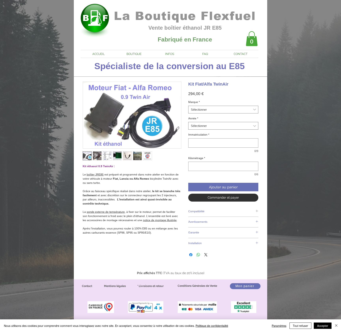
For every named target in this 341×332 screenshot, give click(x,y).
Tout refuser (300, 326)
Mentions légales (115, 286)
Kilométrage (196, 158)
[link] (251, 38)
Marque (194, 102)
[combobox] (223, 109)
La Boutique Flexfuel (185, 15)
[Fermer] (336, 326)
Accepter (322, 326)
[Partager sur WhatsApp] (198, 254)
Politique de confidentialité (212, 326)
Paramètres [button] (279, 326)
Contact (87, 286)
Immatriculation (198, 134)
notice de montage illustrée (160, 220)
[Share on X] (205, 254)
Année (193, 118)
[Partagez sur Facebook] (190, 254)
